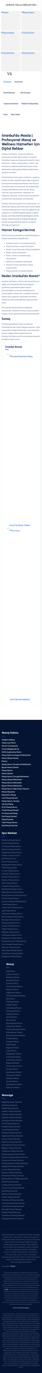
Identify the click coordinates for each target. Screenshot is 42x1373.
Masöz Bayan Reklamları (12, 779)
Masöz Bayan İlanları (10, 758)
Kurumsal (18, 82)
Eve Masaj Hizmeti (9, 816)
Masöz (4, 761)
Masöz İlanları (7, 773)
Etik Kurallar (25, 92)
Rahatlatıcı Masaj (9, 795)
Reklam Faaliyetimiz (30, 103)
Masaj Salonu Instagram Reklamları (16, 755)
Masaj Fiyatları (7, 819)
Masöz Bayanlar (8, 792)
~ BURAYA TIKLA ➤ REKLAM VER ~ (21, 4)
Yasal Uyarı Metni (9, 743)
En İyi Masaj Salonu (9, 807)
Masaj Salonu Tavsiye (10, 801)
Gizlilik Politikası (8, 740)
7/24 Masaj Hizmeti (10, 798)
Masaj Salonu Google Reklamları (15, 776)
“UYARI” (6, 1289)
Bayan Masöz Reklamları (12, 785)
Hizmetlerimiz (9, 92)
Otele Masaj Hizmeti (10, 810)
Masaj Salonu (7, 770)
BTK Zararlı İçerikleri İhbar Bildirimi (21, 1307)
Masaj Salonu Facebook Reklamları (16, 764)
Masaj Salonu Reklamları (12, 782)
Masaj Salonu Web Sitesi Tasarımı (15, 789)
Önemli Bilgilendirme (10, 749)
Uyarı (5, 114)
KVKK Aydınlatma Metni (11, 752)
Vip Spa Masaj (7, 804)
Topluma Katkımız (10, 103)
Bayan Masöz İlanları (10, 767)
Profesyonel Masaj (9, 813)
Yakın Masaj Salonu (9, 822)
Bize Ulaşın (15, 114)
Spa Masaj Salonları (10, 825)
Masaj (13, 1266)
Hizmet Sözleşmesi (10, 746)
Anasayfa (7, 82)
